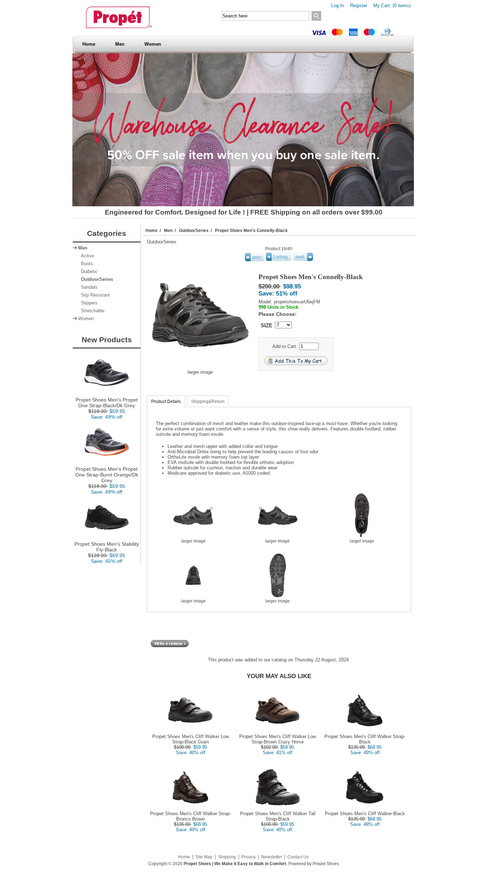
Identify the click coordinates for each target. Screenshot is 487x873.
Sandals (88, 287)
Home (88, 44)
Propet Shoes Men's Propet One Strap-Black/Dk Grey (107, 402)
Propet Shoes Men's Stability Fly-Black (107, 546)
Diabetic (88, 271)
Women (152, 44)
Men (119, 44)
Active (86, 255)
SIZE (266, 325)
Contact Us (298, 856)
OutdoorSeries (194, 230)
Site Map (203, 856)
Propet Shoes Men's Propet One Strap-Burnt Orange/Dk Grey (106, 474)
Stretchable (91, 310)
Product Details (166, 401)
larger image (193, 541)
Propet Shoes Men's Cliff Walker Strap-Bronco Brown (190, 816)
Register (358, 5)
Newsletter (271, 856)
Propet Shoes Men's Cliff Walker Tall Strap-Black (278, 816)
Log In (337, 5)
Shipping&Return (208, 401)
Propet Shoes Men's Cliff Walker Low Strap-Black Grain (190, 739)
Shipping (227, 856)
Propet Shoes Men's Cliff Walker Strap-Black (364, 739)
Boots (85, 263)
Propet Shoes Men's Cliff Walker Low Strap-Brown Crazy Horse (277, 739)
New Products (107, 339)
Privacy (248, 856)
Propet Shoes (326, 864)
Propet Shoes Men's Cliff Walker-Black (365, 813)
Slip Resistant (94, 295)
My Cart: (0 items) (392, 5)
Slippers (88, 303)
